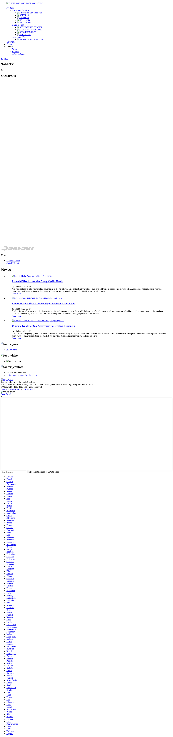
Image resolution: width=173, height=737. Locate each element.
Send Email (6, 394)
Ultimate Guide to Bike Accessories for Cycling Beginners (43, 325)
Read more (16, 294)
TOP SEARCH (29, 389)
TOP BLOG (15, 389)
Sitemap (4, 389)
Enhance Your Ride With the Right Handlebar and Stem (43, 303)
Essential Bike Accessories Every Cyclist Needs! (37, 281)
